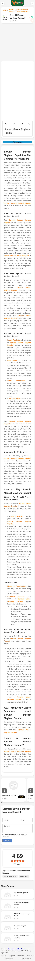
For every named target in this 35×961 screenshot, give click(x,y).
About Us (3, 956)
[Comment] (14, 123)
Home (4, 10)
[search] (32, 3)
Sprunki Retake (26, 959)
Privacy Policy (8, 959)
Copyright (12, 956)
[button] (4, 790)
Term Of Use (30, 956)
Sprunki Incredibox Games (17, 949)
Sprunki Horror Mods (10, 876)
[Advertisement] (17, 41)
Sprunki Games (11, 10)
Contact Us (20, 956)
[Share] (6, 123)
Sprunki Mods (24, 876)
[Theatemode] (21, 123)
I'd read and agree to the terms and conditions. (14, 836)
